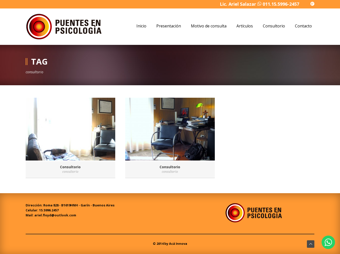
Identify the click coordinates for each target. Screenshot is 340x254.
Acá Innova (178, 243)
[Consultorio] (70, 129)
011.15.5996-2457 (280, 4)
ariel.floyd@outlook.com (55, 215)
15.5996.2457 (48, 210)
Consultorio (70, 167)
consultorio (70, 171)
